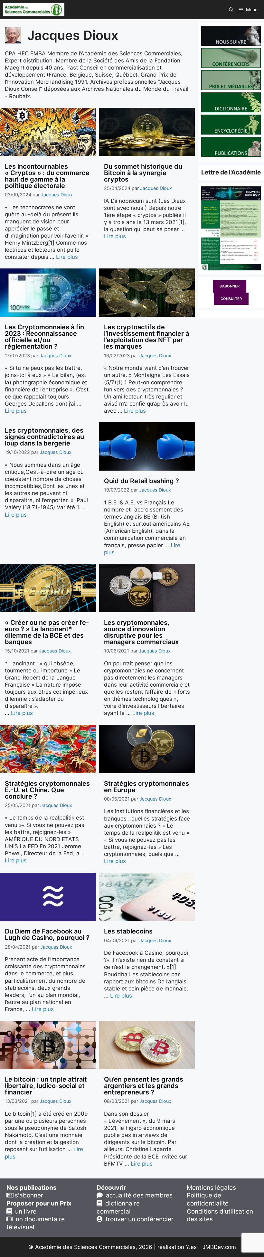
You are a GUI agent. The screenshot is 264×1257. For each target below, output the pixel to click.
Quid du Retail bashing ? (141, 481)
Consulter (231, 298)
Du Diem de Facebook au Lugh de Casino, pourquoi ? (47, 934)
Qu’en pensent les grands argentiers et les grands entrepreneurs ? (143, 1085)
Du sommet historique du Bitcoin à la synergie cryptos (143, 173)
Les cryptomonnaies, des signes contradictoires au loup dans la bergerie (44, 437)
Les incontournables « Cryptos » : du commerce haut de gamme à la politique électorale (47, 176)
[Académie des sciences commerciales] (33, 9)
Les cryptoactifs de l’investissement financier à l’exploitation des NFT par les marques (146, 336)
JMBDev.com (219, 1247)
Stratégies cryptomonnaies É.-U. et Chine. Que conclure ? (47, 790)
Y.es (191, 1247)
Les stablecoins (128, 931)
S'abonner (230, 286)
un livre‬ (24, 1211)
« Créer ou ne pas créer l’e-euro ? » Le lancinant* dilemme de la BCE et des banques (47, 632)
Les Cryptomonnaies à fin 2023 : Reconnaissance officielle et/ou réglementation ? (44, 336)
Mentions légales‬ (211, 1187)
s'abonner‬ (28, 1195)
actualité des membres (138, 1195)
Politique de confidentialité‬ (208, 1199)
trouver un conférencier (138, 1219)
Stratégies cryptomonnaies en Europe (146, 787)
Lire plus (67, 257)
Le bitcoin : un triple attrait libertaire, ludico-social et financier (46, 1085)
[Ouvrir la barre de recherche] (231, 9)
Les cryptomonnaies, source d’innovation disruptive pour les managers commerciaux (141, 632)
